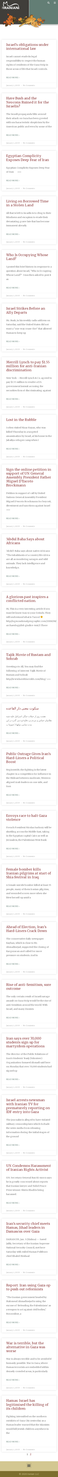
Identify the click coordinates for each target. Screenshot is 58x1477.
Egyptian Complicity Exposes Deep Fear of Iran (27, 158)
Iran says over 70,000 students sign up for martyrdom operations (25, 1042)
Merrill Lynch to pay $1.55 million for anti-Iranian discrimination (28, 366)
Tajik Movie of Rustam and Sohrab (28, 657)
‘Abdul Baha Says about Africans (25, 541)
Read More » (12, 77)
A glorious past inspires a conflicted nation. (27, 599)
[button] (29, 1465)
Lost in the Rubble (21, 420)
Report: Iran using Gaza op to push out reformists (28, 1287)
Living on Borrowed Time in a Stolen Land (27, 203)
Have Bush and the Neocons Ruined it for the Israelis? (27, 102)
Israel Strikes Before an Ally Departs (25, 310)
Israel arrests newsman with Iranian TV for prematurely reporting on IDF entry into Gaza (28, 1106)
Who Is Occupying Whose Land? (27, 257)
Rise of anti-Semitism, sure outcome (28, 987)
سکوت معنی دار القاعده (22, 708)
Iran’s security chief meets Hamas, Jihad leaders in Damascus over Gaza (28, 1228)
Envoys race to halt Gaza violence (26, 818)
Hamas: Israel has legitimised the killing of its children (27, 1404)
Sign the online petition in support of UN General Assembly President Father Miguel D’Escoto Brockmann (28, 477)
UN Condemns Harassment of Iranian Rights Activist (28, 1168)
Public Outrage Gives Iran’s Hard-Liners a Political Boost (28, 758)
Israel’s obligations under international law (27, 47)
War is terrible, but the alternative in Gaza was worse (25, 1347)
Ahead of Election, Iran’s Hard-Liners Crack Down (26, 929)
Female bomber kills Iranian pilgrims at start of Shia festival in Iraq (28, 873)
